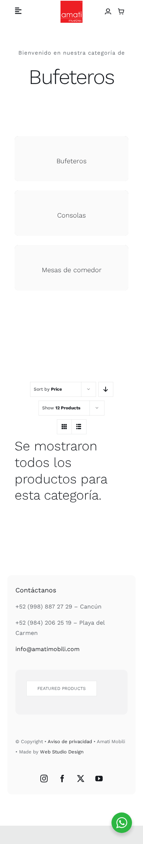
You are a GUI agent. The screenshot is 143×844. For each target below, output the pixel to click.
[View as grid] (64, 427)
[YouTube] (99, 779)
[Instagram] (44, 779)
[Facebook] (62, 779)
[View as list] (79, 427)
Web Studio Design (62, 752)
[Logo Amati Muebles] (71, 3)
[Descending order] (106, 389)
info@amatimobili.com (47, 649)
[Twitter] (81, 779)
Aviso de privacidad (70, 741)
